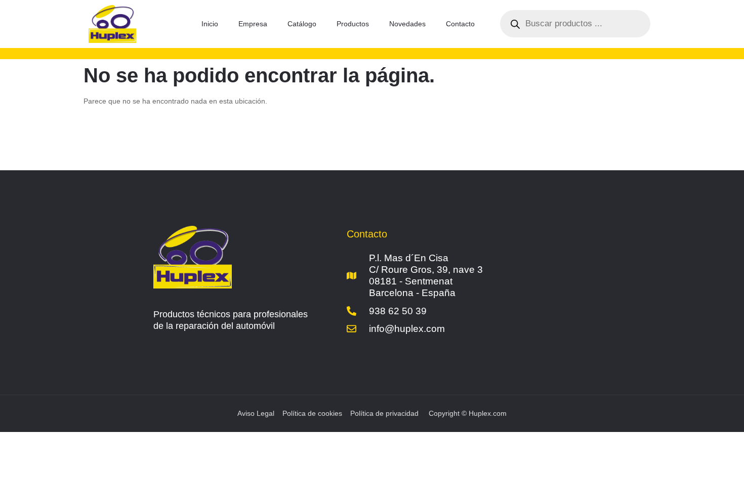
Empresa (252, 24)
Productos (353, 24)
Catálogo (301, 24)
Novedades (407, 24)
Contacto (460, 24)
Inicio (209, 24)
